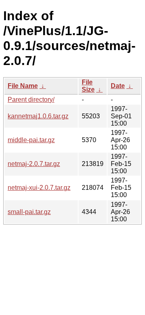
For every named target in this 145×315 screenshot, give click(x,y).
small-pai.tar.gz (29, 211)
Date (118, 85)
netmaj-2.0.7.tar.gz (34, 163)
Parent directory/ (31, 99)
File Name (23, 85)
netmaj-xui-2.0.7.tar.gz (39, 187)
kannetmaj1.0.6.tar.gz (38, 116)
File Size (88, 86)
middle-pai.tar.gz (31, 139)
